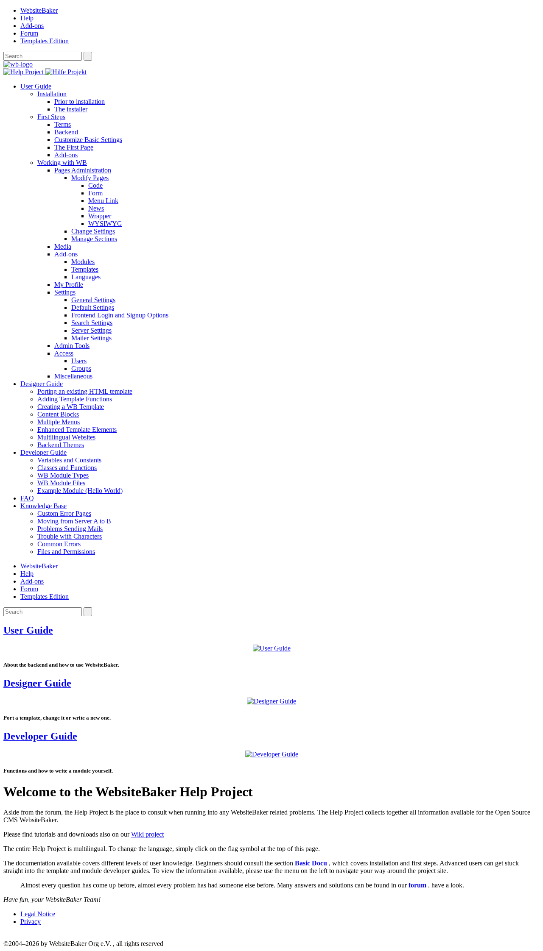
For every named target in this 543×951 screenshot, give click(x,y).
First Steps (51, 116)
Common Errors (59, 544)
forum (417, 885)
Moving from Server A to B (74, 521)
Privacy (30, 921)
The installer (70, 109)
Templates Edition (44, 40)
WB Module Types (63, 475)
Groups (81, 368)
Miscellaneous (73, 376)
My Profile (68, 284)
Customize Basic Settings (88, 139)
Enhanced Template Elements (77, 429)
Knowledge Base (43, 505)
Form (95, 193)
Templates (84, 269)
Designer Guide (41, 383)
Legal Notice (37, 914)
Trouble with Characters (69, 536)
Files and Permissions (66, 551)
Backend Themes (60, 444)
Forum (29, 33)
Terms (62, 124)
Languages (86, 277)
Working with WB (62, 162)
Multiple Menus (58, 421)
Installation (52, 93)
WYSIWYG (105, 223)
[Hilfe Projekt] (66, 71)
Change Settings (93, 231)
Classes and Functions (67, 467)
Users (79, 360)
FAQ (27, 498)
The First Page (73, 147)
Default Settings (92, 307)
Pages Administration (82, 170)
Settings (65, 292)
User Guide (35, 86)
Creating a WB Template (70, 406)
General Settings (93, 299)
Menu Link (103, 200)
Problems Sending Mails (70, 528)
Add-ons (32, 25)
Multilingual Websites (66, 437)
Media (62, 246)
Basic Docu (311, 863)
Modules (83, 261)
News (96, 208)
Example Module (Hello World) (80, 490)
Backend (66, 132)
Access (63, 353)
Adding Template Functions (74, 399)
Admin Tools (72, 345)
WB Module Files (61, 483)
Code (95, 185)
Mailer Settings (91, 338)
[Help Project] (24, 71)
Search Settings (91, 322)
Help (27, 18)
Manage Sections (94, 238)
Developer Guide (43, 452)
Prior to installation (79, 101)
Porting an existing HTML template (84, 391)
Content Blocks (58, 414)
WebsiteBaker (39, 10)
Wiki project (147, 834)
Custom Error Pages (64, 513)
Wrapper (99, 216)
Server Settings (91, 330)
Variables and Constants (69, 460)
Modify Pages (90, 177)
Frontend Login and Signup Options (119, 315)
